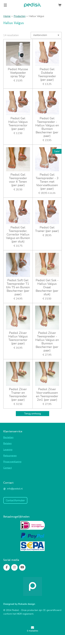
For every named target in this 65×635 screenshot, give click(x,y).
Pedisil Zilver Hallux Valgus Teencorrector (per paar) (18, 338)
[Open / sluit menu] (5, 5)
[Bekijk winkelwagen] (59, 5)
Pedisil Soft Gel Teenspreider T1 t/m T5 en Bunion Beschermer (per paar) (18, 287)
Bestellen (8, 437)
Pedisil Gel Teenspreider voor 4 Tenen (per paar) (18, 180)
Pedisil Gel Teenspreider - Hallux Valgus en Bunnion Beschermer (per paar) (47, 127)
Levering (7, 449)
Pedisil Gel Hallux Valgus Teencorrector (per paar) (18, 124)
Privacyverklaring (12, 461)
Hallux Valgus (36, 16)
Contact (7, 467)
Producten (20, 16)
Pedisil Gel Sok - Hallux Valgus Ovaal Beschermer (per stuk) (47, 287)
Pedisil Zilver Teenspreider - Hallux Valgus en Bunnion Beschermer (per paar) (47, 341)
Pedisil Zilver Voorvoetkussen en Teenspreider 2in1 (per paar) (47, 395)
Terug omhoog (32, 413)
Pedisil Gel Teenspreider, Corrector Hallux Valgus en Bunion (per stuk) (18, 234)
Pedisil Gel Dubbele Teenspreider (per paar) (47, 75)
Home (6, 16)
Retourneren (10, 455)
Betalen (7, 443)
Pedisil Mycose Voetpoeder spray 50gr (18, 73)
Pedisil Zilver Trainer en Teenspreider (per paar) (18, 395)
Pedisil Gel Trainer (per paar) (47, 229)
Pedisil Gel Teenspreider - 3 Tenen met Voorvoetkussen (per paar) (47, 181)
